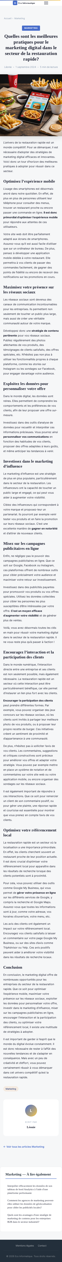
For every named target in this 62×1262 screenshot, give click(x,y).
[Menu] (46, 3)
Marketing (19, 18)
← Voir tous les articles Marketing (23, 1146)
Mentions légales (25, 1245)
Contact (42, 1245)
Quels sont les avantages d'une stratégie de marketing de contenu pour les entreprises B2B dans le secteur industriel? (29, 1218)
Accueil (7, 18)
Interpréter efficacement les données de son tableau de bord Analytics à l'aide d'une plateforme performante (29, 1189)
